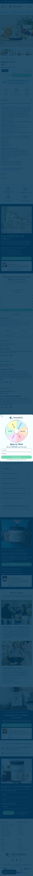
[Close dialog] (2, 416)
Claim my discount (16, 457)
